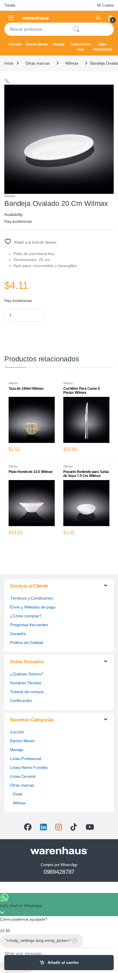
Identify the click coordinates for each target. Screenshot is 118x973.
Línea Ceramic (23, 776)
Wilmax (71, 63)
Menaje (58, 44)
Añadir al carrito (63, 962)
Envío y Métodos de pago (33, 607)
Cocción (15, 44)
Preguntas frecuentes (29, 624)
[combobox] (36, 29)
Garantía (18, 633)
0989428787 (59, 872)
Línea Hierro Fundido (29, 767)
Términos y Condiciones (31, 598)
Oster (18, 794)
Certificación (21, 700)
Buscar (76, 29)
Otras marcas (37, 63)
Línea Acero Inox (80, 46)
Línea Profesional (102, 46)
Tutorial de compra (26, 691)
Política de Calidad (26, 642)
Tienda (9, 5)
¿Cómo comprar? (26, 616)
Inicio (8, 63)
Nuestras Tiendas (25, 682)
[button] (6, 81)
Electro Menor (37, 44)
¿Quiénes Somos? (26, 674)
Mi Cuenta (105, 5)
